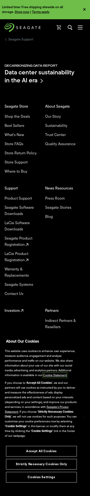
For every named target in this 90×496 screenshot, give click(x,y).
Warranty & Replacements (17, 272)
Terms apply (40, 12)
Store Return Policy (21, 153)
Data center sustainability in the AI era (39, 76)
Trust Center (56, 135)
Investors (13, 310)
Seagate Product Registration (18, 241)
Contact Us (14, 294)
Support (12, 188)
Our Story (53, 116)
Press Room (55, 198)
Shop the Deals (18, 116)
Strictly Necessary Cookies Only (41, 464)
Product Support (19, 198)
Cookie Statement (55, 375)
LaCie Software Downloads (17, 226)
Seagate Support (20, 39)
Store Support (17, 162)
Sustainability (56, 126)
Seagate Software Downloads (19, 210)
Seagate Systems (19, 284)
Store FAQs (14, 144)
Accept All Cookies (41, 451)
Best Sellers (15, 126)
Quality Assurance (61, 144)
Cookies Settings (41, 477)
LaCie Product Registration (16, 257)
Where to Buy (16, 171)
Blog (49, 217)
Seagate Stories (58, 207)
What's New (15, 135)
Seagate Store (17, 106)
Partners (52, 310)
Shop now (22, 12)
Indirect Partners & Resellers (60, 324)
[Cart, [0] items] (59, 27)
